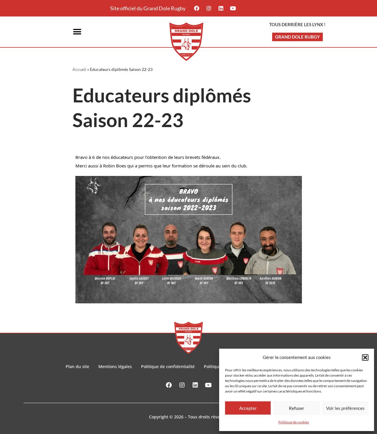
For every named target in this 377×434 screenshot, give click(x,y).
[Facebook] (196, 8)
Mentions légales (115, 366)
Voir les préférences (345, 408)
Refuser (296, 408)
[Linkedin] (221, 8)
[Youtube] (233, 8)
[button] (365, 357)
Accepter (248, 408)
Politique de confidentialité (168, 366)
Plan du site (77, 366)
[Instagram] (209, 8)
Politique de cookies (293, 422)
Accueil (79, 69)
